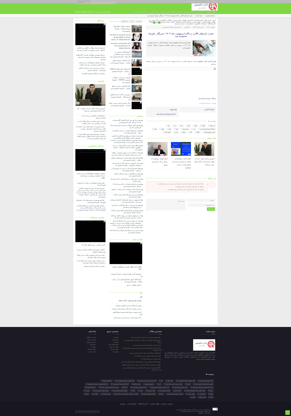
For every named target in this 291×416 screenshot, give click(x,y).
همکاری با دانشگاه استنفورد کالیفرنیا (93, 73)
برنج (182, 125)
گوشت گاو (167, 132)
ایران (159, 384)
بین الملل (200, 12)
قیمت (155, 129)
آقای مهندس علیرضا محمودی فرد (186, 380)
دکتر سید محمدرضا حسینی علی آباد (109, 387)
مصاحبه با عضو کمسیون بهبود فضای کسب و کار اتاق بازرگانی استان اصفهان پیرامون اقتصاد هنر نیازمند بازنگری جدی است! (91, 136)
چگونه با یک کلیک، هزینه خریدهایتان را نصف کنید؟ (127, 268)
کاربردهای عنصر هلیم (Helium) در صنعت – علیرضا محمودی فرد (120, 71)
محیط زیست (189, 23)
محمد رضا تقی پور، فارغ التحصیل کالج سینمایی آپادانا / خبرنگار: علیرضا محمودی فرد (126, 121)
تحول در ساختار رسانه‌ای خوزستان (94, 266)
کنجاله (183, 132)
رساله (211, 390)
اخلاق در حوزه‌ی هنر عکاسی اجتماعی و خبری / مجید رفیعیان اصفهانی (91, 251)
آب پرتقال (212, 125)
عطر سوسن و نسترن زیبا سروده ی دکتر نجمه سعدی (146, 337)
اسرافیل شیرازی (107, 380)
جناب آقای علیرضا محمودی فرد (120, 384)
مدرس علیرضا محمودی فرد (101, 390)
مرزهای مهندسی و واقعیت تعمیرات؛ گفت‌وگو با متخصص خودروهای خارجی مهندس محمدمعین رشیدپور (91, 57)
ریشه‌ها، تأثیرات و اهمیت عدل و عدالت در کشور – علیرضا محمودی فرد (126, 190)
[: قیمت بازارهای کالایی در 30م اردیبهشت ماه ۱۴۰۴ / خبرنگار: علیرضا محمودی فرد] (148, 22)
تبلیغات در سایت (113, 347)
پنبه (175, 125)
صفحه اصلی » (198, 15)
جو (168, 125)
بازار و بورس (177, 20)
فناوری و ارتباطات (154, 22)
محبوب (138, 21)
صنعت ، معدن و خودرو (167, 22)
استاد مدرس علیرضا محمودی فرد (147, 380)
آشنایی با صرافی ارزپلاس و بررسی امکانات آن (147, 356)
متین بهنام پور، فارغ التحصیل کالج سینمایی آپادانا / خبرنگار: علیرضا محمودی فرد (126, 211)
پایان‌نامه (95, 394)
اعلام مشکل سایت (113, 344)
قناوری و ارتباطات (97, 217)
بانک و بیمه (155, 20)
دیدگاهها (125, 21)
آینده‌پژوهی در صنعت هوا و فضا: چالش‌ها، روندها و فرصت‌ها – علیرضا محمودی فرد (126, 201)
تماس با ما (207, 1)
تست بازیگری (136, 384)
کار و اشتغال (211, 23)
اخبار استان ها (166, 12)
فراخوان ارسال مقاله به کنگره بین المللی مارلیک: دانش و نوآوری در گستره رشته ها (91, 49)
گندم (176, 132)
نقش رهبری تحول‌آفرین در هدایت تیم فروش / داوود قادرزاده (91, 184)
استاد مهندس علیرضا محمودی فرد (125, 380)
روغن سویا (185, 129)
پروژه (87, 394)
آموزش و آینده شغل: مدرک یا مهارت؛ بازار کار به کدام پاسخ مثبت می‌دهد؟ (204, 162)
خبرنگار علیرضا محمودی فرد (207, 129)
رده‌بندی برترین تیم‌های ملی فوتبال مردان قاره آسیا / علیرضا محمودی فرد (125, 231)
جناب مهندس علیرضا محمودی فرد (160, 387)
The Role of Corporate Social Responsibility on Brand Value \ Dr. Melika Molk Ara (120, 37)
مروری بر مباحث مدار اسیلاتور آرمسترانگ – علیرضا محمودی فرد (120, 97)
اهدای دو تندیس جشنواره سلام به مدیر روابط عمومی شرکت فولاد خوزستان (91, 256)
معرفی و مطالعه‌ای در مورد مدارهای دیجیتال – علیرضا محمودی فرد (127, 175)
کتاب (211, 397)
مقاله (211, 394)
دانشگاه (125, 387)
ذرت (194, 129)
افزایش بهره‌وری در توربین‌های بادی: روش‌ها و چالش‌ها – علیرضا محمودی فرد (91, 201)
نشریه (161, 394)
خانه (214, 12)
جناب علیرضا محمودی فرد (180, 387)
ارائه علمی (170, 380)
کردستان (204, 23)
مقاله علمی (202, 394)
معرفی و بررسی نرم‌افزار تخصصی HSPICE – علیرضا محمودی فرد (121, 80)
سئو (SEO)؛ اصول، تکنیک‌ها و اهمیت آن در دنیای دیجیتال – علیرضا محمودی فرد (127, 280)
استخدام (116, 342)
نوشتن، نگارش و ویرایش (149, 394)
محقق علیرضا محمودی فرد (120, 390)
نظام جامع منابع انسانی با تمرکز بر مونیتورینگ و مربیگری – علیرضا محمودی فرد (126, 169)
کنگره (193, 397)
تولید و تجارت (196, 22)
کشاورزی (197, 23)
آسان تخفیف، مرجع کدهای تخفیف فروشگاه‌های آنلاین (128, 313)
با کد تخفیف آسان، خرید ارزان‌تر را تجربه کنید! (127, 318)
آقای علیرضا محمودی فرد (206, 380)
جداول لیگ (93, 344)
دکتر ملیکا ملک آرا (90, 387)
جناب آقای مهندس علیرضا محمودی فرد (97, 384)
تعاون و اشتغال (91, 349)
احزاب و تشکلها (91, 337)
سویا (177, 129)
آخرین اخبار (207, 20)
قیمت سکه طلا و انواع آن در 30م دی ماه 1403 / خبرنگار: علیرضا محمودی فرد (126, 185)
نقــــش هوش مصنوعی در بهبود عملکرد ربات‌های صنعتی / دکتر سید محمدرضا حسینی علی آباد (126, 217)
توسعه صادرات (206, 22)
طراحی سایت (137, 239)
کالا (191, 132)
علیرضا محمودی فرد (168, 27)
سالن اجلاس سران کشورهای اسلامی (195, 390)
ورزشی (122, 404)
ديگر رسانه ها (114, 349)
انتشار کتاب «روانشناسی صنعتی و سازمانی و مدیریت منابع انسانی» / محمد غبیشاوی (142, 349)
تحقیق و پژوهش (149, 384)
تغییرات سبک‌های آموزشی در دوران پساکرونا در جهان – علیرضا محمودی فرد (126, 132)
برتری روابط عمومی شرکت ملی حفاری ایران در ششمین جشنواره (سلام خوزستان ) (91, 262)
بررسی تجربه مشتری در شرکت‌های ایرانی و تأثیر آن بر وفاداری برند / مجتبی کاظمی (92, 122)
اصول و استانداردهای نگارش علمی (204, 384)
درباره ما (199, 1)
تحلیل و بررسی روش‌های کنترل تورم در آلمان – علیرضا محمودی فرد (126, 196)
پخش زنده (115, 351)
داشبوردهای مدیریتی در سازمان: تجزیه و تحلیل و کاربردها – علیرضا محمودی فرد (120, 54)
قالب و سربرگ (151, 390)
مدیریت (87, 390)
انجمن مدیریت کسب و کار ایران (174, 384)
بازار (189, 125)
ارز (161, 380)
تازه (214, 1)
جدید (132, 21)
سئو (141, 293)
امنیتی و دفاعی (91, 339)
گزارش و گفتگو (177, 12)
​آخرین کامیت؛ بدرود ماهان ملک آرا (93, 245)
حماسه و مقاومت (91, 342)
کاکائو (198, 132)
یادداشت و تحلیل (189, 12)
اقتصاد (209, 12)
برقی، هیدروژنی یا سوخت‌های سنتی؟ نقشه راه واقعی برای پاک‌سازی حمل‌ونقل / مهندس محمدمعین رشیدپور (91, 129)
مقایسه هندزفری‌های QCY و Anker (130, 300)
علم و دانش (178, 390)
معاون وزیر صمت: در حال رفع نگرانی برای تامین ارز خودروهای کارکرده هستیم (126, 206)
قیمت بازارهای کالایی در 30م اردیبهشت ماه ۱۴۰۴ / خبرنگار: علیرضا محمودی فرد (181, 34)
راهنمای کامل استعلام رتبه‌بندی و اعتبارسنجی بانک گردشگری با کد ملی (125, 126)
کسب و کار (203, 397)
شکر (170, 129)
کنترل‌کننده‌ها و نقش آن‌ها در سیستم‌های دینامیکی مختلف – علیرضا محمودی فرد (126, 159)
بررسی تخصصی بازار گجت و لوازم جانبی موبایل (127, 309)
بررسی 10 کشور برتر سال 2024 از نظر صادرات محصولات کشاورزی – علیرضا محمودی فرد (126, 164)
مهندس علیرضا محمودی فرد (175, 394)
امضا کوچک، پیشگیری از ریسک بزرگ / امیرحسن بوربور (159, 162)
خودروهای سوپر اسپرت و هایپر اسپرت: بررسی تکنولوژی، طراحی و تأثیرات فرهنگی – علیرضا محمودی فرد (127, 147)
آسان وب (200, 412)
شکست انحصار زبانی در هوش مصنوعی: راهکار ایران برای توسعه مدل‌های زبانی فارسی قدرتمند (126, 154)
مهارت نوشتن (190, 394)
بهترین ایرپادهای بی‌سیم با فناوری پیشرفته (129, 305)
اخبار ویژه (190, 20)
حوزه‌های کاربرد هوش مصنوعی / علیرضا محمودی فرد (127, 275)
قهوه (162, 129)
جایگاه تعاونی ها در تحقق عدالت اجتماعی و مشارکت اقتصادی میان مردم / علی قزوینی (142, 369)
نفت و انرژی (92, 351)
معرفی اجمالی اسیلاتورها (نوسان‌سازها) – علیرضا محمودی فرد (122, 28)
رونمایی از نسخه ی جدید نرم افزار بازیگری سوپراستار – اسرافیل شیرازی (92, 69)
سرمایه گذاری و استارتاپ (183, 22)
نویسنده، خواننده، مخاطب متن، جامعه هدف (126, 394)
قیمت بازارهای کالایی (209, 132)
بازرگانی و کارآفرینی (166, 20)
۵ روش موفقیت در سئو (134, 285)
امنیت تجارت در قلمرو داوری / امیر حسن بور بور (147, 345)
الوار (196, 125)
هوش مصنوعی (106, 394)
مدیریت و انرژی (179, 23)
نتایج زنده (93, 347)
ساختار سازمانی (190, 1)
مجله (133, 390)
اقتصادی (100, 81)
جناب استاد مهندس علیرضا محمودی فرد (202, 387)
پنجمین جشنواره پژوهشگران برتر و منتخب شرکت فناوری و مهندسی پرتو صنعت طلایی (92, 64)
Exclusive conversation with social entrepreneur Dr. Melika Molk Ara (120, 45)
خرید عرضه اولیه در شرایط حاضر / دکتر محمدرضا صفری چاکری (126, 180)
